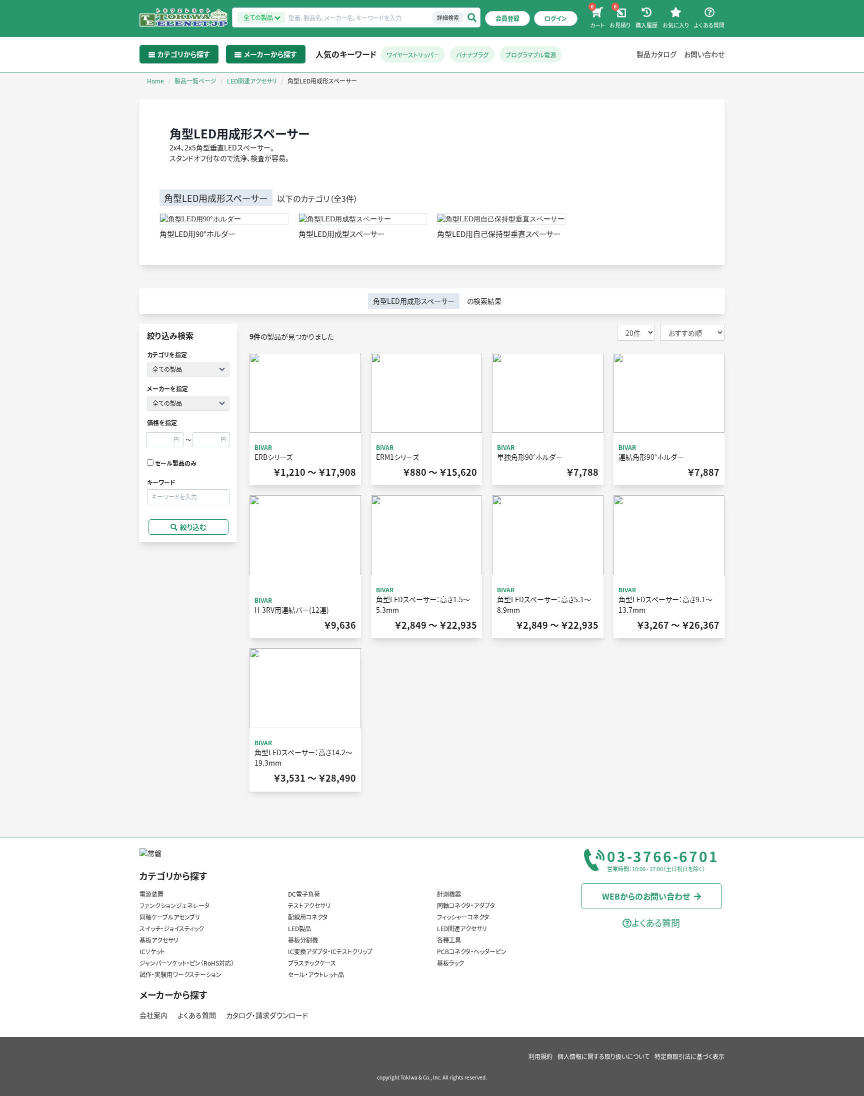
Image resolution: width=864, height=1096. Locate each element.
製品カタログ (656, 54)
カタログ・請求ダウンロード (267, 1015)
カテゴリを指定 (167, 354)
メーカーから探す (173, 994)
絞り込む (193, 527)
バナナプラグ (472, 54)
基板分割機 (303, 940)
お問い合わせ (704, 54)
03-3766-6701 (663, 856)
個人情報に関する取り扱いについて (604, 1056)
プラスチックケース (312, 963)
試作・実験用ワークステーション (181, 974)
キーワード (161, 482)
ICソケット (152, 951)
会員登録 (508, 18)
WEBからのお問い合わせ (646, 896)
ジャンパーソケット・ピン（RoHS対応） (187, 963)
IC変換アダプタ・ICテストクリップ (330, 951)
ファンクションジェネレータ (175, 905)
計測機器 (449, 894)
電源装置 (152, 894)
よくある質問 (197, 1015)
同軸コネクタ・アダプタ (466, 905)
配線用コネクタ (308, 917)
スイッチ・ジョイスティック (172, 928)
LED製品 (299, 928)
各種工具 (449, 940)
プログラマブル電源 (531, 54)
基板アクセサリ (159, 940)
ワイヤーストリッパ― (412, 54)
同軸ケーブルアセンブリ (170, 917)
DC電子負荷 (304, 894)
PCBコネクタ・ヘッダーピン (471, 951)
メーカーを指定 (167, 388)
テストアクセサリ (309, 905)
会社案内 (154, 1015)
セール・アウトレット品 (316, 974)
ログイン (555, 18)
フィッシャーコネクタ (463, 917)
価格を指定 (162, 422)
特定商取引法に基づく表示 (689, 1056)
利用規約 (540, 1056)
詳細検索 (448, 17)
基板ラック (450, 963)
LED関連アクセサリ (462, 928)
